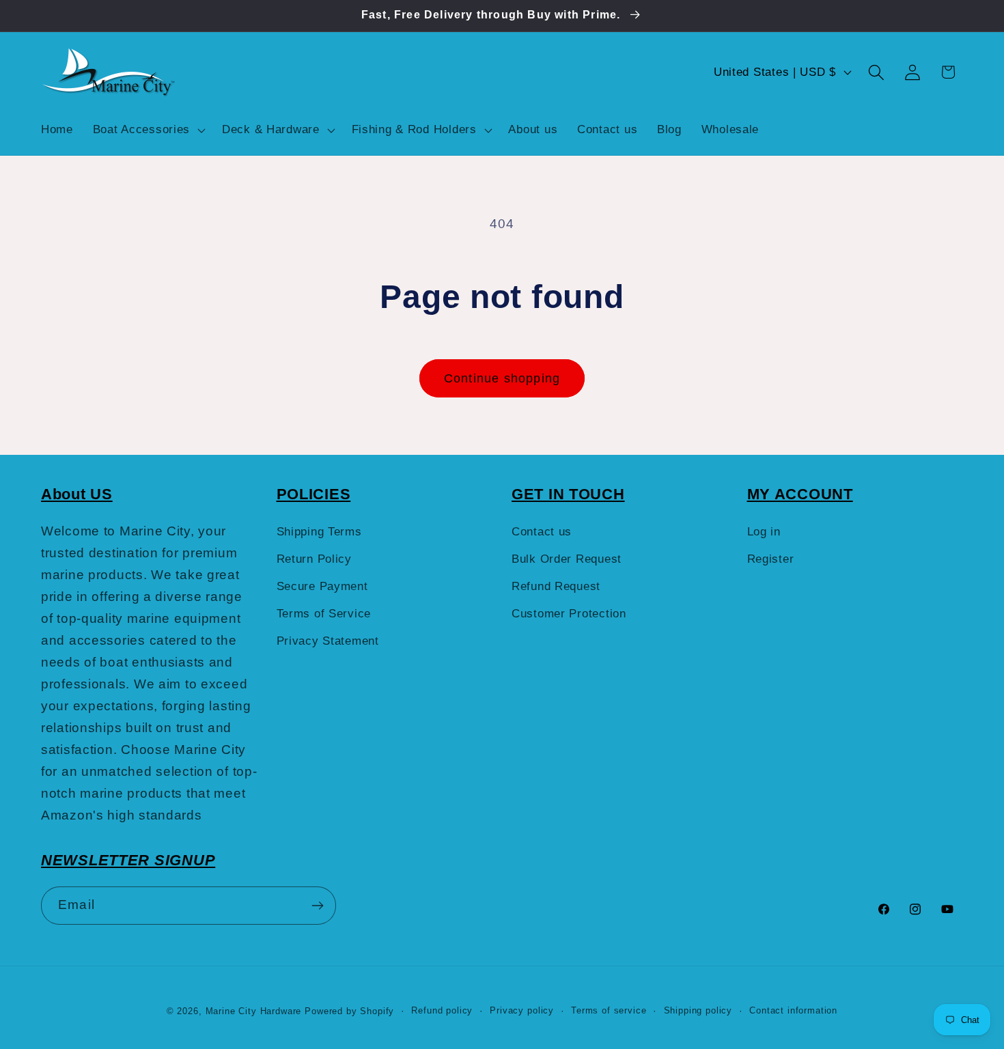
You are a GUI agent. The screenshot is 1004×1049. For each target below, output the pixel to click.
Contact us (542, 531)
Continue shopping (502, 378)
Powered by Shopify (349, 1011)
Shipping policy (698, 1010)
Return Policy (314, 559)
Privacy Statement (328, 640)
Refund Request (556, 586)
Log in (764, 531)
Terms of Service (324, 613)
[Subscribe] (317, 905)
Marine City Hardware (254, 1011)
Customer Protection (569, 613)
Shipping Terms (319, 531)
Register (770, 559)
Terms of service (608, 1010)
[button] (147, 130)
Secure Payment (322, 586)
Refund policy (442, 1010)
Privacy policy (522, 1010)
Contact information (793, 1010)
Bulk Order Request (567, 559)
